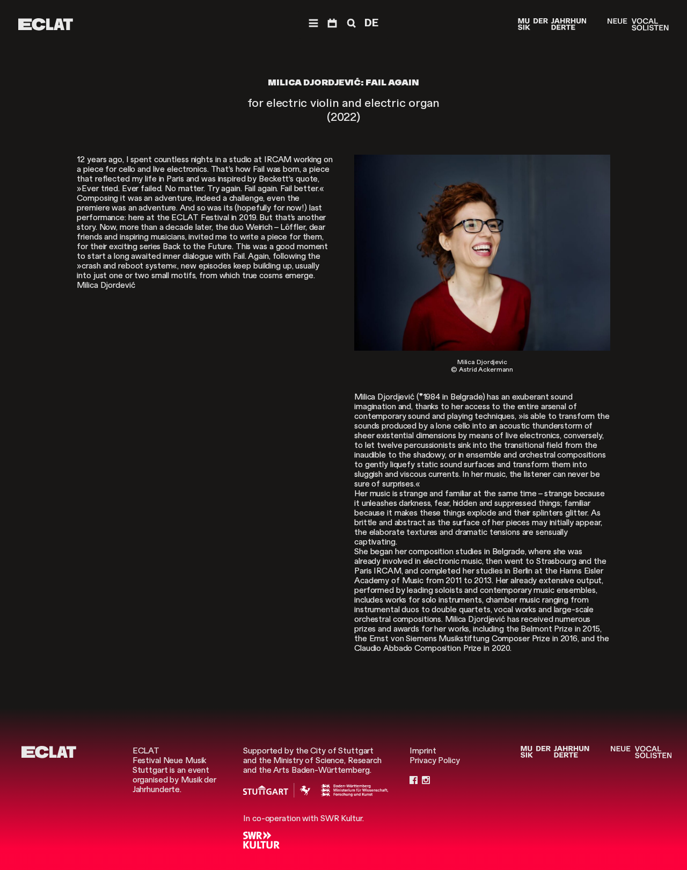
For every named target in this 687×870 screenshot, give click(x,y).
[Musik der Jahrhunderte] (552, 24)
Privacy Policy (434, 760)
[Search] (350, 23)
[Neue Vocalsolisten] (638, 24)
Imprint (423, 751)
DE (371, 23)
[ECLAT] (45, 24)
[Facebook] (414, 780)
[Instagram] (426, 780)
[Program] (332, 23)
